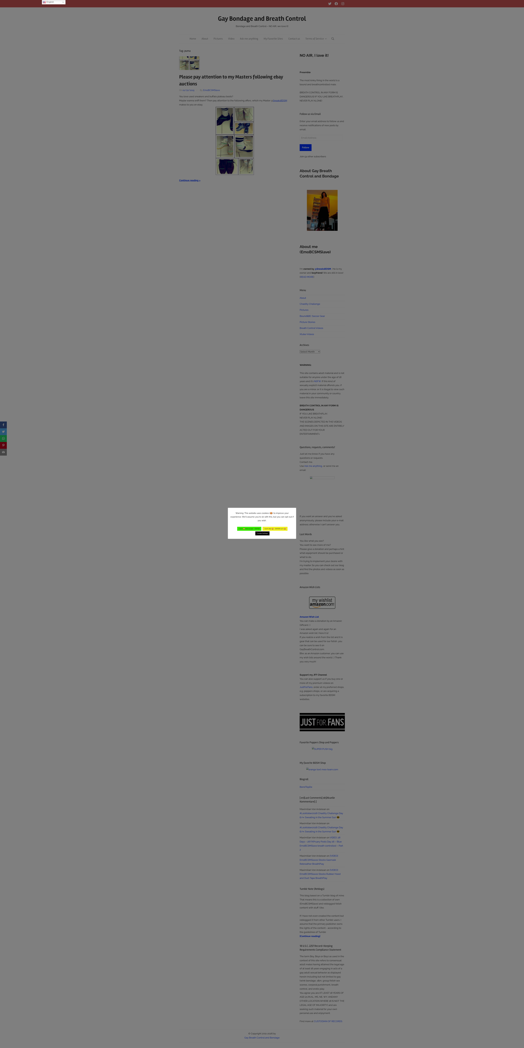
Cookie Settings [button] (262, 533)
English (50, 2)
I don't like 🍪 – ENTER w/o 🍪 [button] (275, 529)
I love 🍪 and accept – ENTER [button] (249, 529)
